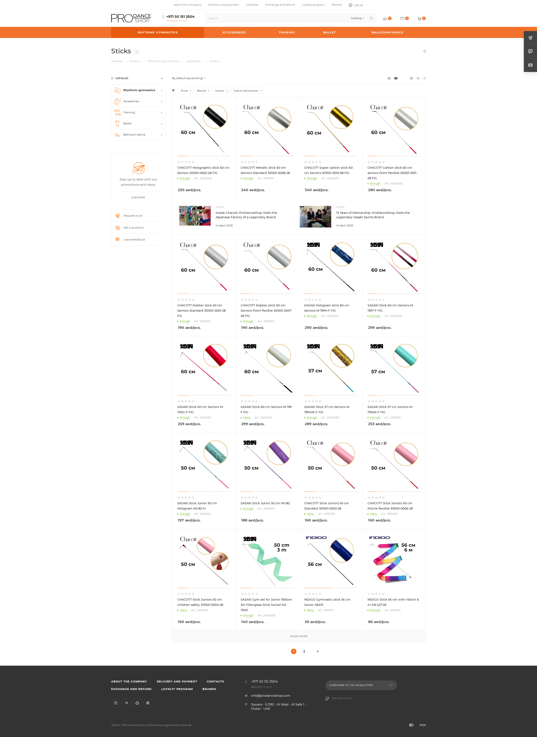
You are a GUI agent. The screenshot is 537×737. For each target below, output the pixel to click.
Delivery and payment (177, 681)
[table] (424, 78)
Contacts (215, 681)
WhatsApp (147, 702)
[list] (418, 78)
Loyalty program (177, 689)
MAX (137, 702)
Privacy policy (342, 698)
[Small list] (389, 78)
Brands (209, 689)
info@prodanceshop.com (270, 696)
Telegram (126, 702)
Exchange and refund (131, 689)
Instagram (115, 702)
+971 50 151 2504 (180, 17)
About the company (129, 681)
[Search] (371, 18)
